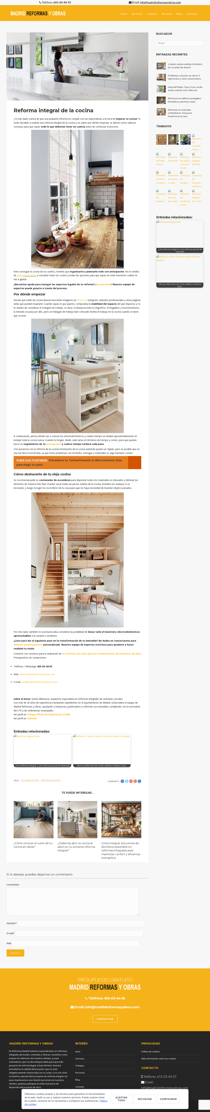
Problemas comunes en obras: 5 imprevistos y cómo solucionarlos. (184, 77)
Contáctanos (103, 284)
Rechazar (145, 1099)
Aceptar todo (121, 1099)
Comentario (13, 884)
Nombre (12, 923)
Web (9, 943)
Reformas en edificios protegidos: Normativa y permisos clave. (184, 100)
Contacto (191, 13)
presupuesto (29, 275)
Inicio (123, 13)
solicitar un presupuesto (28, 644)
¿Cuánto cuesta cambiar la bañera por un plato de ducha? (185, 66)
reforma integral (50, 780)
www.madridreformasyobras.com (37, 674)
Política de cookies (150, 1051)
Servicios (137, 13)
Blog (179, 13)
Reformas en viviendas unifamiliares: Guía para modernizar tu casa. (180, 113)
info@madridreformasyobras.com (39, 682)
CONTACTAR (105, 1019)
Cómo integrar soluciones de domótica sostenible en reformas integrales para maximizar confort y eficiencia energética (120, 851)
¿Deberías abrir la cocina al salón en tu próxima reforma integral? (76, 847)
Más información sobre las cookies (158, 1058)
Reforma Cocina (30, 780)
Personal (167, 13)
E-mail (10, 933)
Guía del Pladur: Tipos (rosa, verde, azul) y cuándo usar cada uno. (185, 89)
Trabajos (152, 13)
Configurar (168, 1099)
